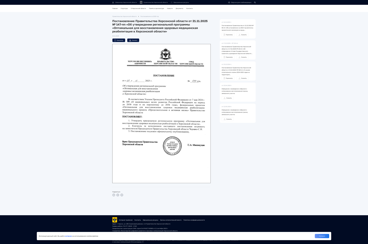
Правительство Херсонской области (124, 16)
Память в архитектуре (156, 8)
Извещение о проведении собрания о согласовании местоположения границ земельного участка (235, 91)
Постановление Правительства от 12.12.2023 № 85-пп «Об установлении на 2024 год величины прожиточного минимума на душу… (237, 28)
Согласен (322, 236)
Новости (170, 8)
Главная (115, 8)
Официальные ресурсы (181, 2)
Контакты (189, 8)
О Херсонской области (138, 8)
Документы (179, 8)
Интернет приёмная (126, 220)
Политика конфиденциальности (194, 220)
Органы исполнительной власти (171, 220)
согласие (68, 236)
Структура (124, 8)
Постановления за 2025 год (149, 16)
